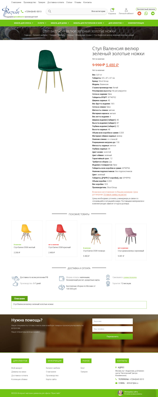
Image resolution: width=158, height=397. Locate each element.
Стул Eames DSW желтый (24, 247)
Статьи (69, 2)
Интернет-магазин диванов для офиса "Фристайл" (38, 393)
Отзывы (77, 2)
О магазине (16, 2)
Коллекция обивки (19, 379)
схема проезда (129, 277)
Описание (19, 298)
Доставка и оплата (55, 2)
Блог (83, 368)
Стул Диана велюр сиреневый (131, 251)
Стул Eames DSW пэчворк (94, 251)
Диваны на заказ (18, 372)
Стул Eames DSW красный (59, 247)
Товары (52, 35)
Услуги (41, 23)
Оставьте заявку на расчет (115, 195)
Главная (27, 35)
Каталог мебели (40, 35)
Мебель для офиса (22, 23)
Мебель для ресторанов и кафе (87, 23)
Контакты (87, 2)
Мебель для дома (59, 23)
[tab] (19, 298)
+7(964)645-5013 (33, 11)
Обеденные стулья (83, 35)
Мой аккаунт (16, 368)
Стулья (70, 35)
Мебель (61, 35)
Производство (30, 2)
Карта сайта (51, 379)
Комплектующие (136, 23)
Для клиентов (115, 23)
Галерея (41, 2)
